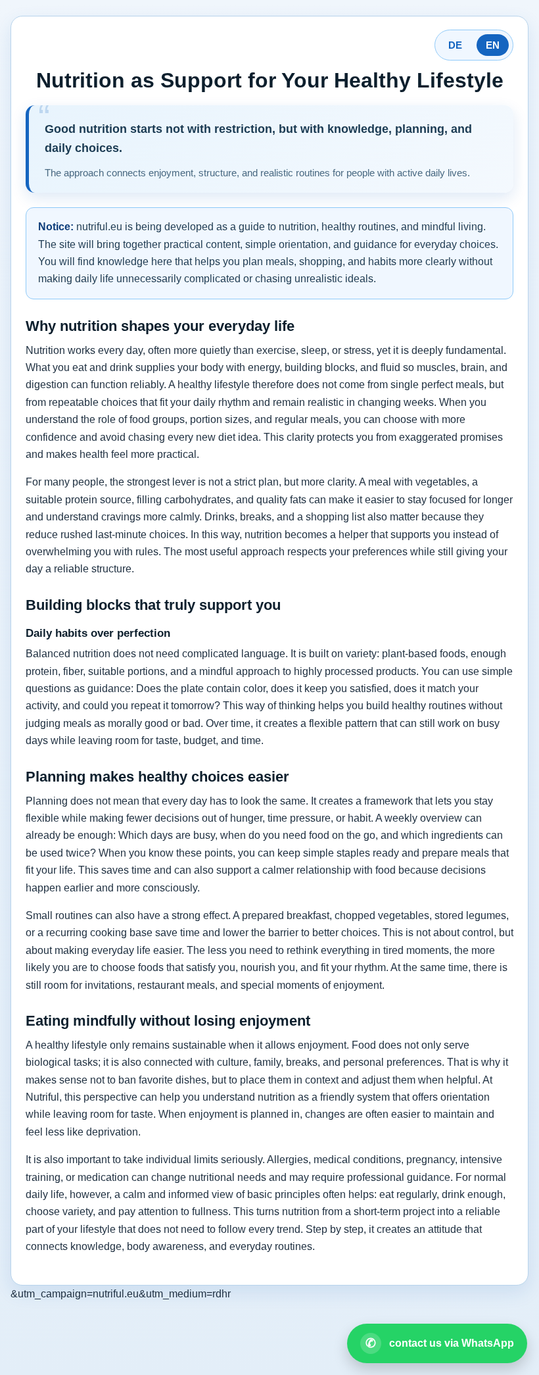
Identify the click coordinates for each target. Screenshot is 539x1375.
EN (493, 45)
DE (455, 45)
